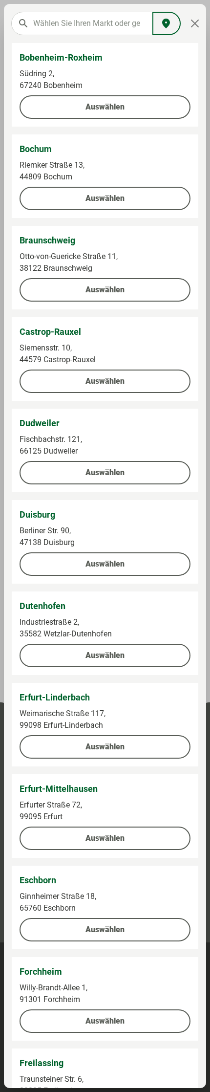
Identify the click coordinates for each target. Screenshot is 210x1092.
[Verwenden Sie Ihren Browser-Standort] (166, 23)
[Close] (195, 23)
